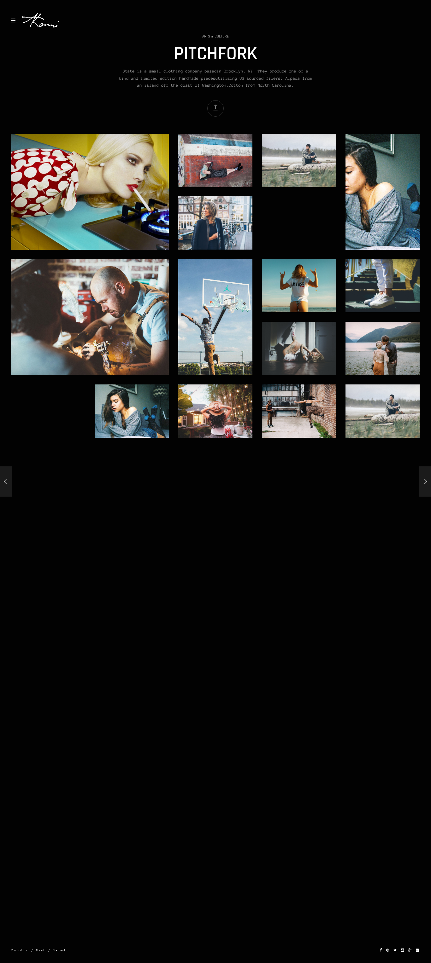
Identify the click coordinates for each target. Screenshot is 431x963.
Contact (59, 950)
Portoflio (19, 950)
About (40, 950)
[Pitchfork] (6, 481)
